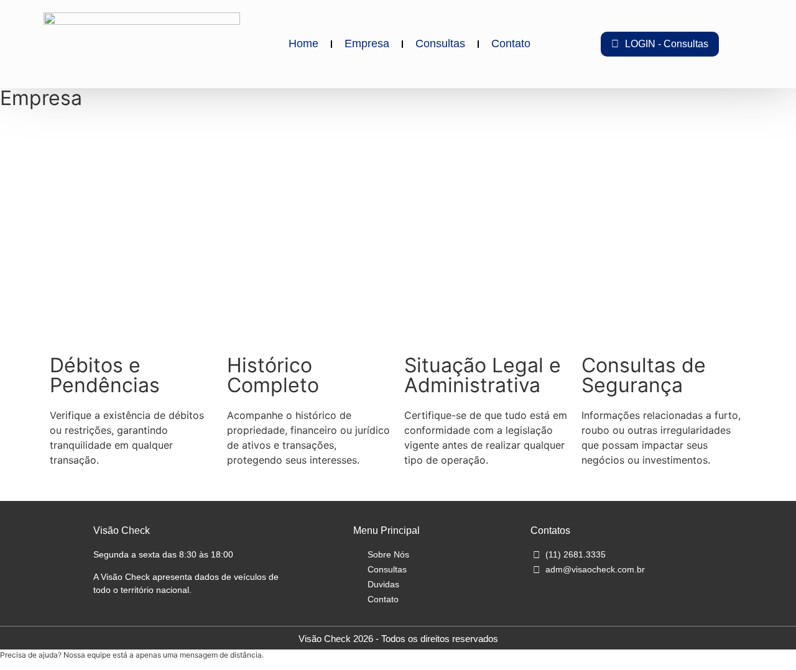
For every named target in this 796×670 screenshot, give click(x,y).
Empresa (367, 43)
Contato (510, 43)
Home (303, 43)
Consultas (440, 43)
